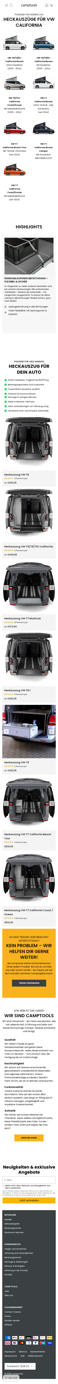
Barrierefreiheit (37, 1351)
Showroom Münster (14, 1232)
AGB (22, 1356)
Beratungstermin (13, 1228)
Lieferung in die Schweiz (16, 1270)
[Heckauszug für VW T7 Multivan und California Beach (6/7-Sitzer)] (29, 587)
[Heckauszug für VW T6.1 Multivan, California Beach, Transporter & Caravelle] (29, 659)
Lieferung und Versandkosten (19, 1253)
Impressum (10, 1351)
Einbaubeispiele (12, 1223)
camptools (17, 1373)
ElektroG (23, 1351)
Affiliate (8, 1324)
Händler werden (12, 1320)
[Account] (45, 5)
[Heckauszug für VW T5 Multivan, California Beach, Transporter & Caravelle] (29, 731)
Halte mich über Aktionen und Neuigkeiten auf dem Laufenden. (27, 1186)
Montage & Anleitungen (16, 1261)
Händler (8, 1219)
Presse (8, 1316)
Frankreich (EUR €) (18, 1366)
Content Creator (13, 1312)
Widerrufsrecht (35, 1356)
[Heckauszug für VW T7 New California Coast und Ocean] (29, 879)
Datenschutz (11, 1356)
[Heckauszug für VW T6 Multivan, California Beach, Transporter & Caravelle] (29, 443)
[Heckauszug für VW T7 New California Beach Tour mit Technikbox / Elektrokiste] (29, 803)
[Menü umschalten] (6, 5)
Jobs (7, 1291)
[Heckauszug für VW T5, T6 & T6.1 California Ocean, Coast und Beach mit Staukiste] (29, 515)
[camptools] (29, 5)
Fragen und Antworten (15, 1248)
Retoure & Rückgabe (15, 1266)
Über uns (9, 1295)
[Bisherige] (6, 443)
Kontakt (8, 1274)
